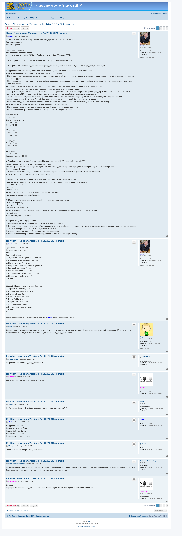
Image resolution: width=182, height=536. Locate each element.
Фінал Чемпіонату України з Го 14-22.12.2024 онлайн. (40, 24)
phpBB (90, 521)
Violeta (142, 401)
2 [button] (160, 28)
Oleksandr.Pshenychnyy (148, 461)
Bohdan (142, 387)
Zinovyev (143, 443)
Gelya (142, 337)
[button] (167, 28)
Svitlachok (143, 491)
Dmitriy (142, 46)
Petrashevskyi (145, 356)
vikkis (142, 419)
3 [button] (163, 28)
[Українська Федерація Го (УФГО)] (19, 6)
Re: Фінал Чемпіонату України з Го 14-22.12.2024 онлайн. (35, 241)
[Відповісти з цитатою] (134, 33)
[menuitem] (11, 13)
